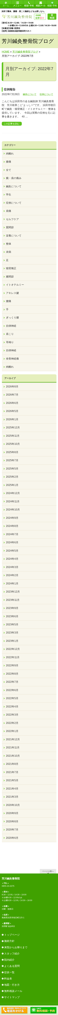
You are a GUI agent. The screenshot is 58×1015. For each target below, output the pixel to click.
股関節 (10, 227)
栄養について (13, 235)
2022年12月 (13, 649)
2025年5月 (12, 468)
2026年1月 (12, 419)
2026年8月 (12, 386)
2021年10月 (13, 755)
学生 (8, 194)
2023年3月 (12, 632)
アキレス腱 (12, 293)
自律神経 (11, 325)
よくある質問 (12, 966)
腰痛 (8, 301)
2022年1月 (12, 731)
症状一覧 (9, 972)
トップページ (12, 934)
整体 (8, 243)
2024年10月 (13, 509)
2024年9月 (12, 518)
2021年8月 (12, 764)
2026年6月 (12, 403)
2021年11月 (12, 747)
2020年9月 (12, 813)
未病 (8, 252)
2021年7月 (12, 772)
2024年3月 (12, 567)
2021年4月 (12, 788)
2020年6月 (12, 838)
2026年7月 (12, 394)
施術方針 (9, 941)
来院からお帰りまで (15, 947)
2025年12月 (13, 427)
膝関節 (10, 276)
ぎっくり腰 (12, 317)
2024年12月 (13, 493)
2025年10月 (13, 444)
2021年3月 (12, 796)
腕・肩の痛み (13, 178)
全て (8, 170)
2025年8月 (12, 452)
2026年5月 (12, 411)
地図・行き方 (12, 984)
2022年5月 (12, 698)
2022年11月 (12, 657)
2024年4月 (12, 558)
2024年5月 (12, 550)
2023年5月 (12, 624)
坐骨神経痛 (12, 358)
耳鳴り (10, 342)
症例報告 (9, 89)
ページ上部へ (48, 871)
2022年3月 (12, 714)
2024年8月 (12, 526)
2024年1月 (12, 583)
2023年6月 (12, 616)
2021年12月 (13, 739)
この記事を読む (11, 123)
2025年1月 (12, 485)
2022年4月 (12, 706)
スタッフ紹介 (12, 953)
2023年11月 (12, 600)
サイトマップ (12, 997)
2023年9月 (12, 608)
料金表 (8, 978)
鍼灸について (29, 94)
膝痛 (8, 161)
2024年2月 (12, 575)
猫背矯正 (11, 268)
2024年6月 (12, 542)
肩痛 (8, 211)
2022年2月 (12, 723)
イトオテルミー (15, 284)
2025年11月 (12, 435)
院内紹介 (9, 959)
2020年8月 (12, 821)
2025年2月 (12, 476)
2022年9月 (12, 665)
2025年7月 (12, 460)
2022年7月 (12, 681)
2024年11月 (12, 501)
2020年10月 (13, 805)
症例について (46, 94)
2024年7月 (12, 534)
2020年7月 (12, 829)
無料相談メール (13, 991)
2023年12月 (13, 591)
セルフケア (12, 219)
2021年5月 (12, 780)
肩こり (10, 334)
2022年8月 (12, 673)
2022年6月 (12, 690)
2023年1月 (12, 641)
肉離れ (10, 153)
